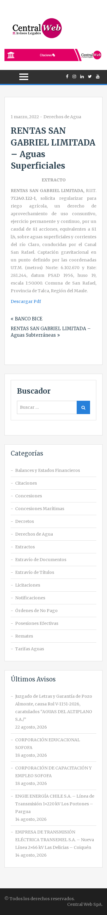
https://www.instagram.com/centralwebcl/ (74, 76)
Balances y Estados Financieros (47, 470)
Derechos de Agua (62, 116)
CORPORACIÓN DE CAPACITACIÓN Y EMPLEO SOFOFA (53, 771)
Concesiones (28, 496)
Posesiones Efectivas (36, 623)
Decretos (24, 521)
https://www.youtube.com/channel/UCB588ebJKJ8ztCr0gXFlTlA (98, 76)
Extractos (25, 547)
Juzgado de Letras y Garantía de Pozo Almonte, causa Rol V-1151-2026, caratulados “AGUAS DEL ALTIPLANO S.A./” (53, 708)
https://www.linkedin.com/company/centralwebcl (82, 76)
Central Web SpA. (85, 904)
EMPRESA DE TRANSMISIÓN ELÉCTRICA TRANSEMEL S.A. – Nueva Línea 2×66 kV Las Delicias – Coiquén (54, 839)
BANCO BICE (29, 319)
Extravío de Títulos (34, 572)
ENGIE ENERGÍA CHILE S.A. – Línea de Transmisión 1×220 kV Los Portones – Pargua (54, 803)
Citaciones (26, 483)
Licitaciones (27, 585)
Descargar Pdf (26, 301)
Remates (24, 636)
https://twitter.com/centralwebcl (90, 76)
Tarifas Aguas (29, 648)
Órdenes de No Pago (36, 610)
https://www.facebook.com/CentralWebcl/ (67, 76)
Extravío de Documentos (40, 559)
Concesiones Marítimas (39, 508)
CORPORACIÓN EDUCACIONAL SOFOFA (47, 743)
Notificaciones (30, 598)
